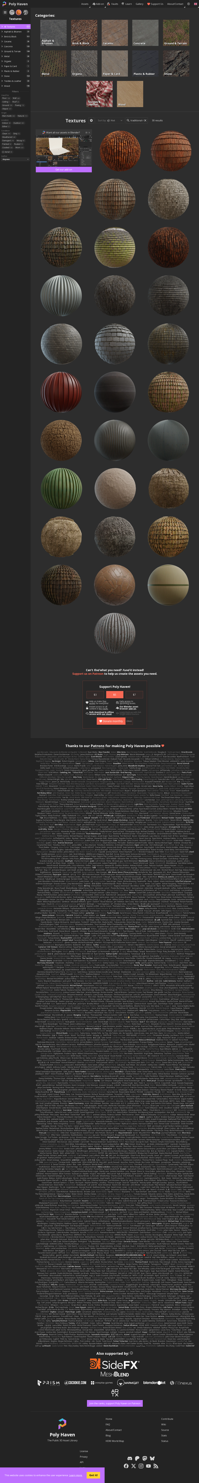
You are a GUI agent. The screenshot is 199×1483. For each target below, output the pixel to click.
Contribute (167, 1419)
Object (6, 109)
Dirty (16, 133)
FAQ (108, 1424)
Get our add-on (64, 169)
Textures (76, 120)
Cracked (7, 147)
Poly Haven (18, 4)
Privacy (84, 1456)
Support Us (157, 4)
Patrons (97, 745)
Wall (16, 98)
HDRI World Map (115, 1441)
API (81, 1462)
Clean (6, 133)
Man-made (8, 116)
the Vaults (103, 708)
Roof (16, 102)
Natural (22, 116)
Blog (108, 1435)
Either (6, 126)
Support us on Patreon (87, 673)
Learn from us (126, 712)
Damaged (8, 140)
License (84, 1451)
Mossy (20, 140)
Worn (19, 147)
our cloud (106, 714)
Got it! (93, 1475)
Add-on (100, 4)
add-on (132, 708)
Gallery (139, 4)
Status (164, 1441)
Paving (19, 105)
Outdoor (18, 123)
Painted (6, 144)
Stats (164, 1435)
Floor (6, 98)
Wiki (163, 1424)
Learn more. (75, 1475)
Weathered (8, 137)
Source (165, 1430)
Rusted (18, 144)
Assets (84, 4)
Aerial (8, 152)
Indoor (6, 123)
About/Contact (175, 4)
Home (109, 1419)
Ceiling (6, 102)
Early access (125, 701)
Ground (7, 105)
